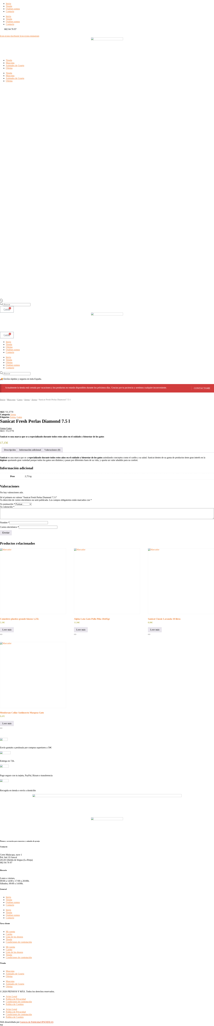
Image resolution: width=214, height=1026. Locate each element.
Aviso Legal (11, 996)
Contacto (10, 11)
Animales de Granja (15, 65)
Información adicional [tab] (30, 450)
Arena (27, 399)
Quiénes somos (13, 9)
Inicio (8, 3)
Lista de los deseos (14, 937)
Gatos (19, 399)
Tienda (9, 6)
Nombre (4, 522)
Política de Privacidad (16, 999)
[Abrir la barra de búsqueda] (1, 301)
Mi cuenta (10, 931)
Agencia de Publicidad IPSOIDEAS (36, 1022)
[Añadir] (1, 634)
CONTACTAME (202, 388)
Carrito (9, 934)
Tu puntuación (7, 504)
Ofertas (9, 68)
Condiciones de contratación (19, 942)
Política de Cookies (15, 1004)
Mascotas (10, 63)
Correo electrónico (9, 527)
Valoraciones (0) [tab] (52, 450)
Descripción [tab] (10, 450)
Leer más (7, 629)
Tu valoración (7, 507)
